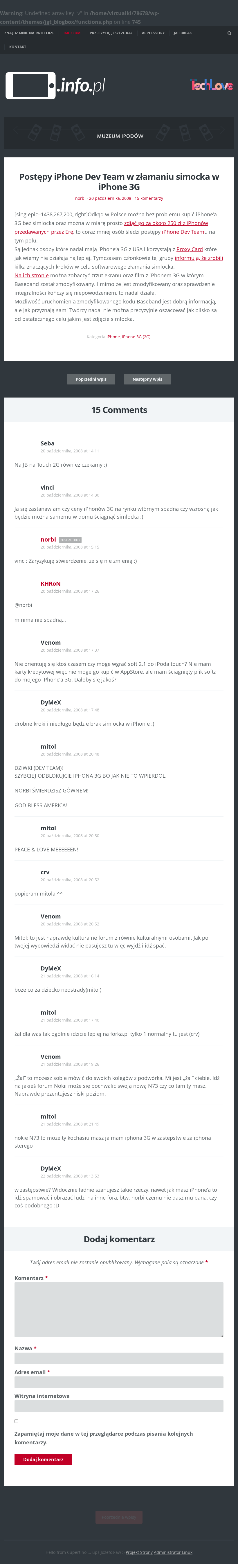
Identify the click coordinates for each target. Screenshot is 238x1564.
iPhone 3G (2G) (136, 336)
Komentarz (31, 1277)
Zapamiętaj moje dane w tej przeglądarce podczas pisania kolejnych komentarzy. (104, 1438)
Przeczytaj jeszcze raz (111, 32)
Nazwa (26, 1348)
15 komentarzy (149, 198)
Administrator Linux (173, 1552)
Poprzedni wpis (91, 379)
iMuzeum (72, 32)
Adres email (32, 1372)
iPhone (113, 336)
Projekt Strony (139, 1552)
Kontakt (17, 46)
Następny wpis (147, 379)
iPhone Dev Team (183, 231)
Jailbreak (183, 32)
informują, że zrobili (199, 257)
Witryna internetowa (42, 1395)
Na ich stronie (32, 275)
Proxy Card (189, 249)
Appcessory (153, 32)
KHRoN (51, 583)
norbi (80, 198)
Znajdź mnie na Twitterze (29, 32)
